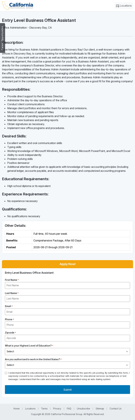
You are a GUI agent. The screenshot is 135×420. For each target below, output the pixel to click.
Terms (44, 408)
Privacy (57, 408)
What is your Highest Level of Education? (29, 345)
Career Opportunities (2, 38)
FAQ (69, 408)
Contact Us (116, 408)
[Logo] (17, 5)
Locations (125, 5)
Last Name (12, 293)
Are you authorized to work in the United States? (33, 359)
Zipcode (10, 332)
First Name (12, 280)
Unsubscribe (83, 408)
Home (17, 408)
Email (9, 306)
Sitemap (100, 408)
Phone (9, 319)
